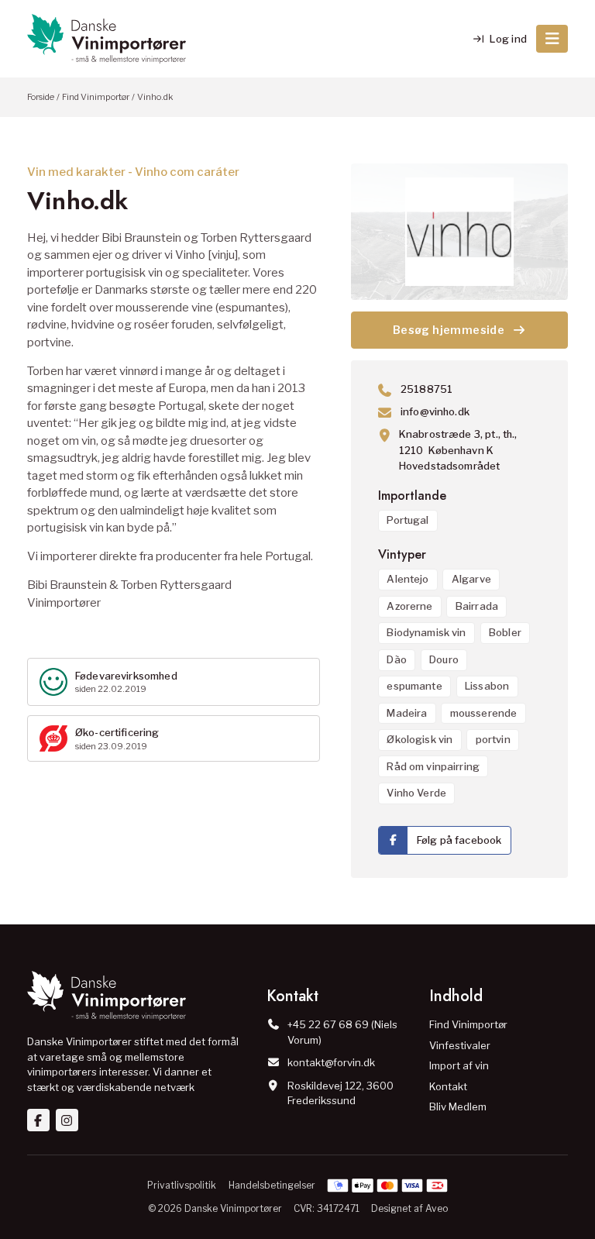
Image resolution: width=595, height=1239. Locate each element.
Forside (40, 96)
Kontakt (448, 1086)
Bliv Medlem (458, 1106)
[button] (552, 39)
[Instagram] (67, 1120)
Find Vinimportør (95, 96)
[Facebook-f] (38, 1120)
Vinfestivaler (459, 1045)
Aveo (436, 1208)
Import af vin (459, 1065)
